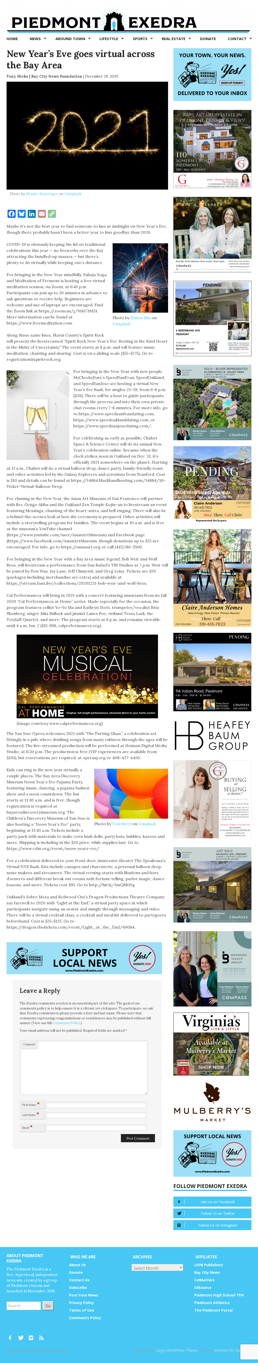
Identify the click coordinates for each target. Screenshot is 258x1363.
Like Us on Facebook (218, 1201)
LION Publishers (208, 1264)
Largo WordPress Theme (177, 1350)
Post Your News (83, 1295)
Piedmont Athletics (212, 1302)
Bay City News (207, 1272)
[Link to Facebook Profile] (12, 1335)
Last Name (30, 1113)
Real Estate (174, 38)
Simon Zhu (141, 317)
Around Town (70, 38)
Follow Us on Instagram (217, 1225)
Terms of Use (81, 1310)
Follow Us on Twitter (218, 1213)
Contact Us (79, 1280)
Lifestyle (109, 38)
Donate (208, 38)
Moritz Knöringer (42, 193)
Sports (140, 38)
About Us (77, 1264)
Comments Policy (66, 1023)
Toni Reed (121, 823)
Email (27, 1126)
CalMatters (204, 1280)
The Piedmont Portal (213, 1310)
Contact (237, 38)
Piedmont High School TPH (219, 1295)
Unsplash (73, 193)
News (36, 38)
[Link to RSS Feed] (42, 1335)
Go (48, 1305)
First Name (31, 1103)
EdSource (202, 1287)
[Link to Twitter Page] (22, 1335)
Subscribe (78, 1287)
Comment (29, 1044)
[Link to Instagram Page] (32, 1335)
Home (12, 38)
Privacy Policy (81, 1302)
